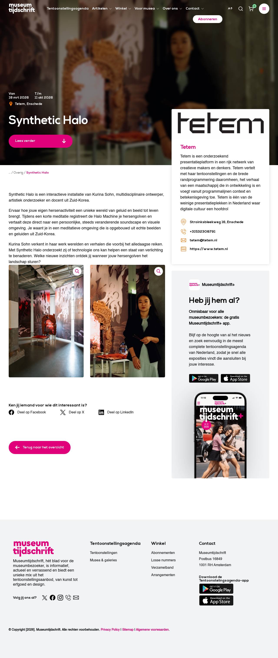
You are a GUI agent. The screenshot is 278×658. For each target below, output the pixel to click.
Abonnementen (163, 553)
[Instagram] (60, 597)
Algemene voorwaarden (152, 629)
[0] (251, 8)
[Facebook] (52, 597)
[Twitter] (45, 597)
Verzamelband (162, 567)
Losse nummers (163, 560)
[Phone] (68, 597)
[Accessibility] (230, 8)
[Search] (240, 8)
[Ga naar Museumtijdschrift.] (10, 173)
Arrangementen (163, 575)
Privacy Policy (110, 629)
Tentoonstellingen (103, 553)
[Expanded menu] (264, 8)
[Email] (76, 597)
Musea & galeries (103, 560)
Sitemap (128, 629)
